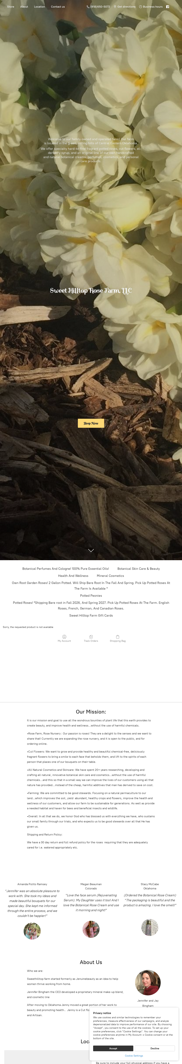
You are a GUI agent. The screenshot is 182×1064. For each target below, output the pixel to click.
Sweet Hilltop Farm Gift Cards (91, 615)
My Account (64, 640)
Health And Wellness (73, 576)
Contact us (58, 6)
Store (10, 6)
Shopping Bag (118, 640)
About (24, 6)
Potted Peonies (91, 596)
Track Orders (91, 640)
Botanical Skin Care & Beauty (138, 569)
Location (39, 6)
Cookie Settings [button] (134, 1055)
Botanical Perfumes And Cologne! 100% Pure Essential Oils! (65, 569)
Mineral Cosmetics (110, 576)
